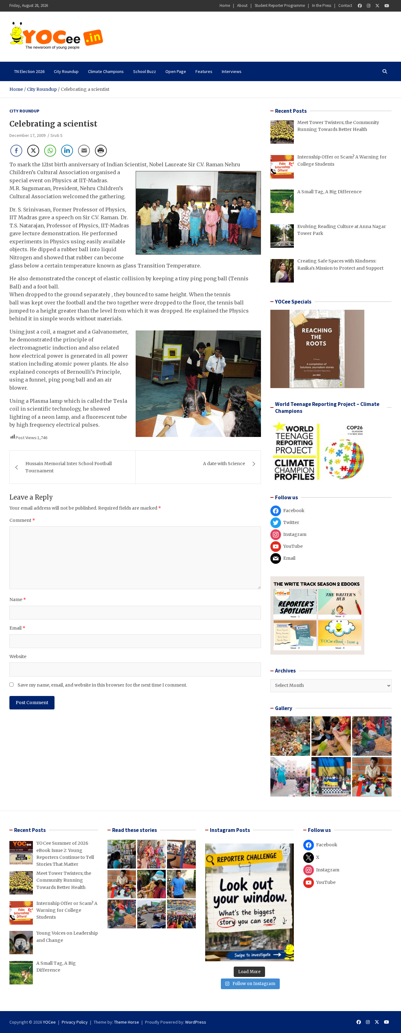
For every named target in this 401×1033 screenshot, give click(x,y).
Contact (345, 5)
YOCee (49, 1022)
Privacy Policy (75, 1022)
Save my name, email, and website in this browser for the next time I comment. (102, 685)
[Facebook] (359, 6)
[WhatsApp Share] (50, 151)
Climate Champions (106, 71)
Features (203, 71)
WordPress (195, 1022)
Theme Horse (126, 1022)
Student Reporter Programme (280, 5)
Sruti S (56, 135)
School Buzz (144, 71)
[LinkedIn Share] (67, 151)
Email (17, 628)
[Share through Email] (84, 151)
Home (225, 5)
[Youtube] (387, 6)
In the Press (321, 5)
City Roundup (66, 71)
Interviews (232, 71)
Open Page (175, 71)
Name (17, 599)
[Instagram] (368, 6)
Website (17, 656)
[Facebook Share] (16, 151)
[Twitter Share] (33, 151)
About (242, 5)
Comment (22, 520)
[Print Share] (101, 151)
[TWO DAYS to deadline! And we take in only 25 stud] (249, 902)
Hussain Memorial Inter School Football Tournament (68, 467)
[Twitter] (377, 6)
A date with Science (224, 463)
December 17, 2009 (27, 135)
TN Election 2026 (29, 71)
